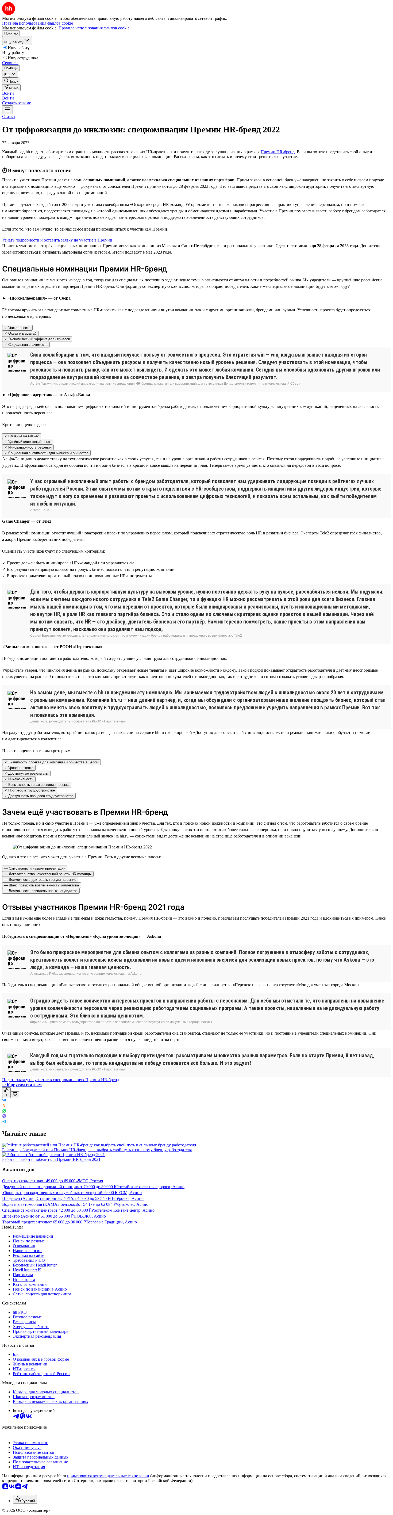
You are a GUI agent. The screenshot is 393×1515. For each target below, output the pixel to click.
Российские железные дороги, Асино (150, 1186)
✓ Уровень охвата (18, 768)
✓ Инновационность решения (28, 447)
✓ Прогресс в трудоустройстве (29, 790)
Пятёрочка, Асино (127, 1198)
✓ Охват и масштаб (20, 333)
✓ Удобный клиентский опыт (27, 442)
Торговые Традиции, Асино (111, 1222)
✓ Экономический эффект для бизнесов (37, 339)
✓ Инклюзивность (18, 779)
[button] (8, 93)
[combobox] (25, 1499)
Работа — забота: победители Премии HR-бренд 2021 (51, 1159)
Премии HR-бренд (278, 152)
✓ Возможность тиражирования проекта (36, 785)
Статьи (8, 116)
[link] (11, 81)
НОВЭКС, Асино (90, 1216)
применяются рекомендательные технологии (108, 1476)
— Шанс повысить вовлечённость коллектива (41, 885)
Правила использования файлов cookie (94, 28)
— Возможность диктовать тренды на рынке (40, 880)
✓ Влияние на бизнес (21, 436)
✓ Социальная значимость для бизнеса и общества (46, 453)
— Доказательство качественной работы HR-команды (47, 874)
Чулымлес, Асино (132, 1204)
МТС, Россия (91, 1181)
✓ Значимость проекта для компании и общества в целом (51, 762)
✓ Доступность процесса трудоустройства (39, 796)
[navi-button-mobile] (7, 109)
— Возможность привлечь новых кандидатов (41, 891)
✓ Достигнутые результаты (26, 773)
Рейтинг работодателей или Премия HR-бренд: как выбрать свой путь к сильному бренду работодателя (97, 1149)
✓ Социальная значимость (26, 345)
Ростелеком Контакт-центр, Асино (123, 1210)
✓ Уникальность (17, 328)
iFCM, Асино (129, 1192)
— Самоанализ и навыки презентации (34, 868)
